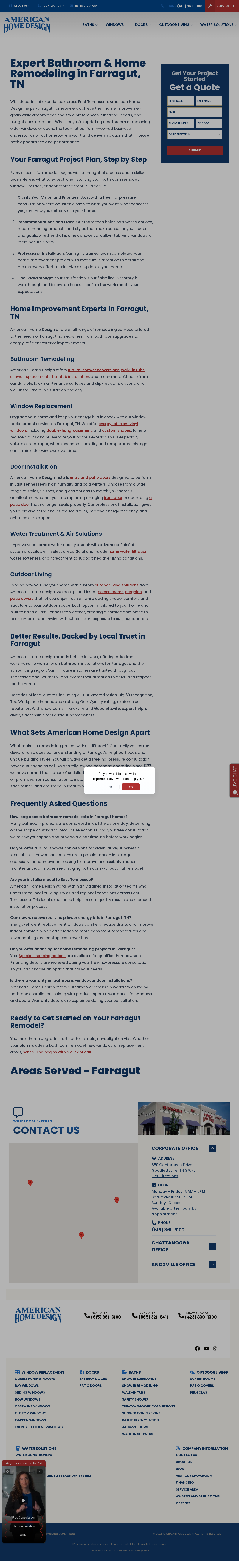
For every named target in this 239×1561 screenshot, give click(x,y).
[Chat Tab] (119, 780)
